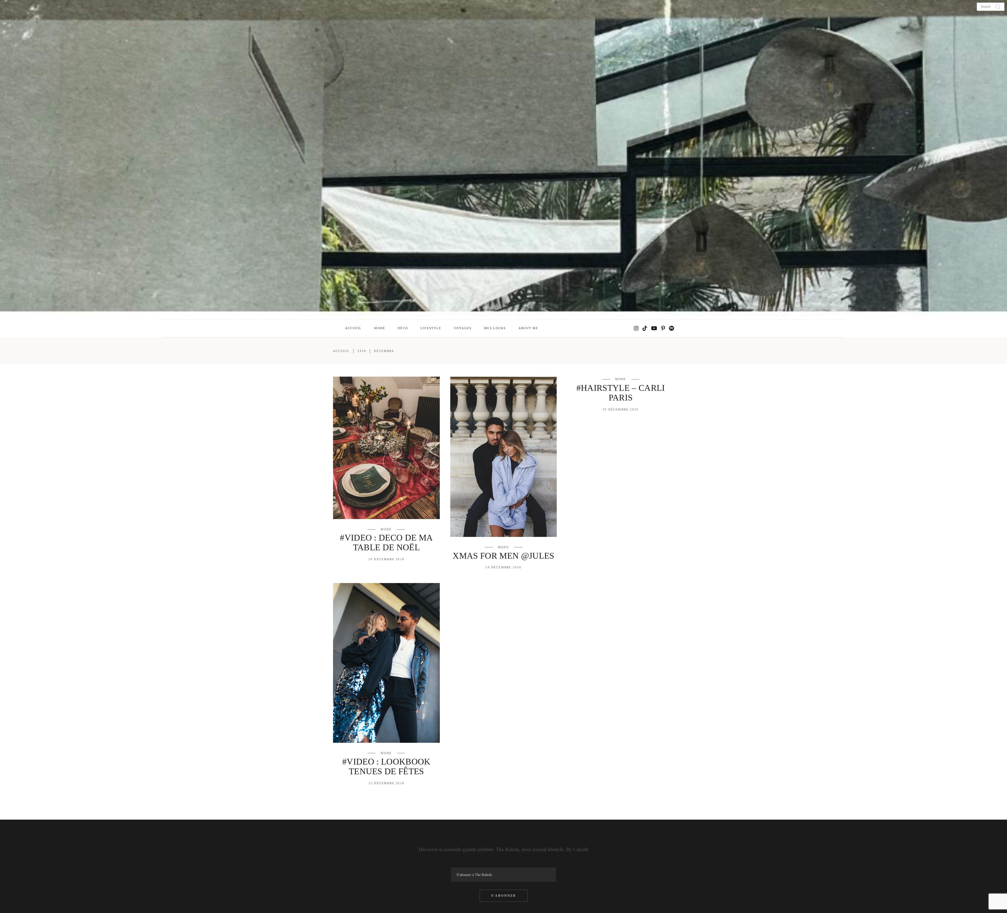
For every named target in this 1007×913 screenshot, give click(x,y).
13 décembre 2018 (386, 783)
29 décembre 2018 (386, 559)
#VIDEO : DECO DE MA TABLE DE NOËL (386, 542)
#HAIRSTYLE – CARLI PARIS (620, 392)
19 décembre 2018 (503, 567)
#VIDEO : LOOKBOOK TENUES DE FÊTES (386, 766)
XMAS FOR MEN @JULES (503, 555)
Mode (386, 529)
